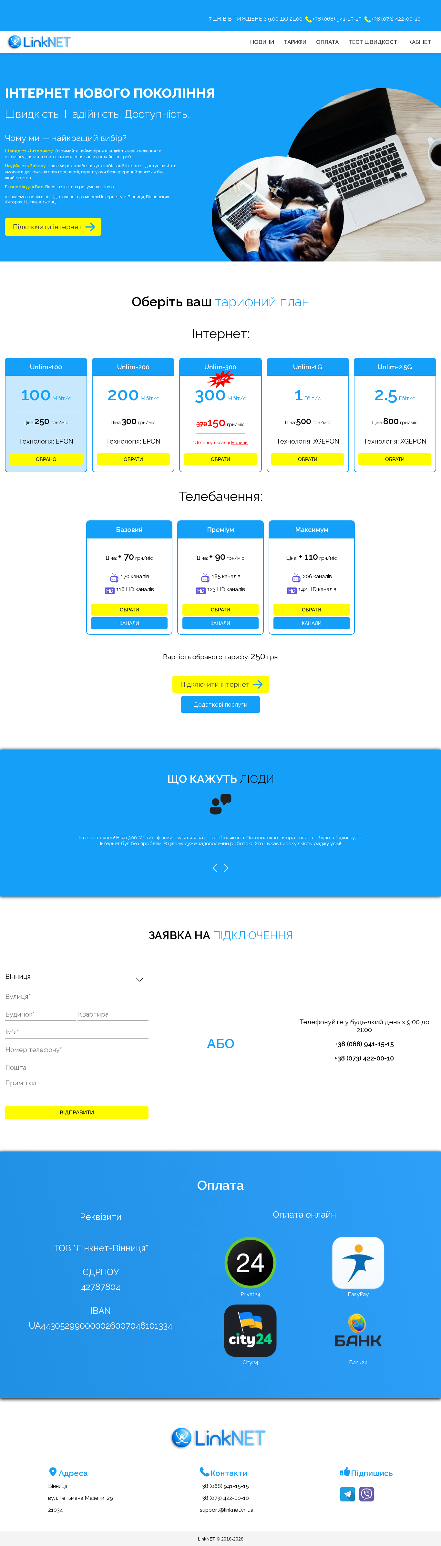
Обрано (46, 459)
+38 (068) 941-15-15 (337, 18)
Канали (129, 623)
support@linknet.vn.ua (226, 1510)
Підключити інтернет (47, 227)
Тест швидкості (373, 42)
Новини (262, 42)
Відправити (77, 1113)
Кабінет (419, 42)
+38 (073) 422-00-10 (396, 18)
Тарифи (295, 42)
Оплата (327, 42)
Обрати (133, 459)
